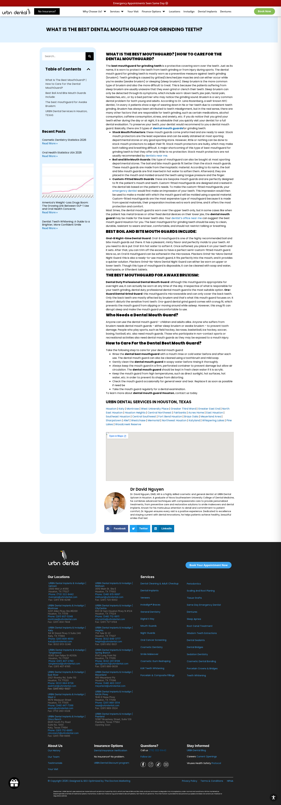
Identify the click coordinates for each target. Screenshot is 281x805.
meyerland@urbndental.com (110, 685)
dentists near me (156, 156)
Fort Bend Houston (170, 416)
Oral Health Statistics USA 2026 (62, 152)
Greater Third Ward (183, 409)
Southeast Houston (118, 416)
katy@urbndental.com (60, 641)
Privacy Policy (189, 781)
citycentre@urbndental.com (110, 619)
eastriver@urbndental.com (62, 685)
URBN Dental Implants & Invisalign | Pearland (114, 715)
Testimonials (55, 763)
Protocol (216, 763)
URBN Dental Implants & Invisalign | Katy (67, 629)
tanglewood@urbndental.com (64, 663)
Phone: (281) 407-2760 (61, 661)
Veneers (145, 597)
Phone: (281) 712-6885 (60, 730)
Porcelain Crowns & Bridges (202, 668)
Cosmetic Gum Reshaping (155, 661)
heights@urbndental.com (108, 641)
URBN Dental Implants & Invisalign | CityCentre (114, 607)
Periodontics (194, 583)
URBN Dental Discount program (111, 762)
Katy (121, 409)
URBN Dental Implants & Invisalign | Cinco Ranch (67, 718)
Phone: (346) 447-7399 (60, 705)
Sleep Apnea (194, 619)
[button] (88, 69)
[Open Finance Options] (164, 11)
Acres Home (196, 412)
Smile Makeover (149, 654)
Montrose (133, 409)
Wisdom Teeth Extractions (202, 633)
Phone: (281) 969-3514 (107, 702)
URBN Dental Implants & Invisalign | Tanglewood (67, 651)
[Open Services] (122, 11)
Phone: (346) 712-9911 (107, 616)
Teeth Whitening (196, 675)
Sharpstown (113, 420)
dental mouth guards (168, 128)
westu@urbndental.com (60, 708)
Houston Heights (135, 412)
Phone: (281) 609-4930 (61, 638)
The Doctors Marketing (117, 781)
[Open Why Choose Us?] (105, 11)
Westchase (138, 420)
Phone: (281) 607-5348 (61, 616)
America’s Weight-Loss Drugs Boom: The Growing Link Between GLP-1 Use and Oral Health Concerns (65, 206)
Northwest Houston (174, 420)
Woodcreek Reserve (128, 424)
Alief (126, 420)
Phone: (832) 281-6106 (107, 661)
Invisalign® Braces (150, 604)
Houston (111, 409)
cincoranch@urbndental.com (63, 733)
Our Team (54, 756)
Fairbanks (180, 412)
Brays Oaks (191, 416)
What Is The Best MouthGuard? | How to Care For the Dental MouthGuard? (66, 84)
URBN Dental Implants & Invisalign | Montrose (67, 607)
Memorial (154, 420)
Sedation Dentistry (197, 654)
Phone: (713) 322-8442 (61, 594)
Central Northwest (160, 412)
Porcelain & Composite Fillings (157, 675)
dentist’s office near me (186, 218)
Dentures (192, 611)
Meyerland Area (211, 416)
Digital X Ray (147, 618)
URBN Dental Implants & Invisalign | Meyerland (114, 673)
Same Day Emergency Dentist (204, 604)
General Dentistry (150, 611)
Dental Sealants (196, 640)
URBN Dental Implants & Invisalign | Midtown (114, 584)
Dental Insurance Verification (110, 750)
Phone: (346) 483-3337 (108, 683)
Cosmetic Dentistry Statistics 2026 (64, 140)
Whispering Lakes (213, 420)
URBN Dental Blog (196, 750)
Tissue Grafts (194, 597)
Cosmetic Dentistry (151, 647)
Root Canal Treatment (200, 626)
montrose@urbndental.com (62, 619)
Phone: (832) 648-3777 (108, 638)
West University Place (155, 409)
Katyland (194, 420)
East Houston (214, 412)
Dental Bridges (195, 647)
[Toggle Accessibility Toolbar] (273, 797)
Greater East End (209, 409)
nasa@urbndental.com (107, 705)
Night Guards (147, 633)
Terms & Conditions (212, 781)
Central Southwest (144, 416)
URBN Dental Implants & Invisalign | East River (67, 673)
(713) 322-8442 (157, 750)
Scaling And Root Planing (201, 590)
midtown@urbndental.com (109, 597)
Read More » (50, 143)
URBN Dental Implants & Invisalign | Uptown (67, 584)
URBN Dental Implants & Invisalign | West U (67, 695)
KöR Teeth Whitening (152, 668)
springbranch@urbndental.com (111, 663)
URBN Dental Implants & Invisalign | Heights (114, 629)
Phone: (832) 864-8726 (61, 683)
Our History (54, 750)
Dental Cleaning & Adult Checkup (159, 583)
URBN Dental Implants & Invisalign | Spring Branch (114, 651)
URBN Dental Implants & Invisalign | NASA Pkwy (114, 693)
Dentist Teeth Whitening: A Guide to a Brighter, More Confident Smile (66, 223)
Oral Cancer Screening (153, 640)
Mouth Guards (148, 625)
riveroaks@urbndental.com (62, 597)
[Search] (90, 56)
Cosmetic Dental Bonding (201, 661)
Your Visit (53, 769)
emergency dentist (124, 191)
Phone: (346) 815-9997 (109, 594)
